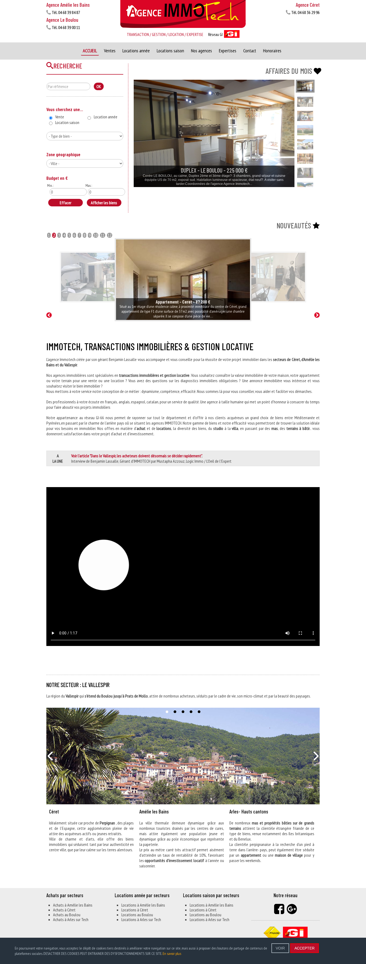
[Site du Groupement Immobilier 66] (295, 932)
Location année (105, 116)
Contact (249, 51)
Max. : (88, 185)
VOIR (280, 948)
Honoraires (272, 51)
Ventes (109, 51)
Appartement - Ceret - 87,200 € (183, 301)
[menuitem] (193, 133)
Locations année (136, 51)
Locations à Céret (134, 909)
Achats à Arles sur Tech (70, 919)
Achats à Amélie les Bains (72, 905)
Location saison (67, 122)
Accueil (90, 51)
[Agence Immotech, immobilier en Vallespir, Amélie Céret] (183, 14)
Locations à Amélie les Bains (143, 905)
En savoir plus (172, 953)
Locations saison (170, 51)
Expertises (227, 51)
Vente (59, 116)
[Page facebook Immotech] (279, 908)
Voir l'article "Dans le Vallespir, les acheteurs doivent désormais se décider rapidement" (136, 455)
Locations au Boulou (137, 914)
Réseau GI (215, 34)
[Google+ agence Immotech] (292, 908)
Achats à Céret (64, 909)
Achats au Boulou (66, 914)
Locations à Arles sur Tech (141, 919)
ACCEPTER (304, 948)
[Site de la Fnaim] (272, 932)
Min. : (50, 185)
